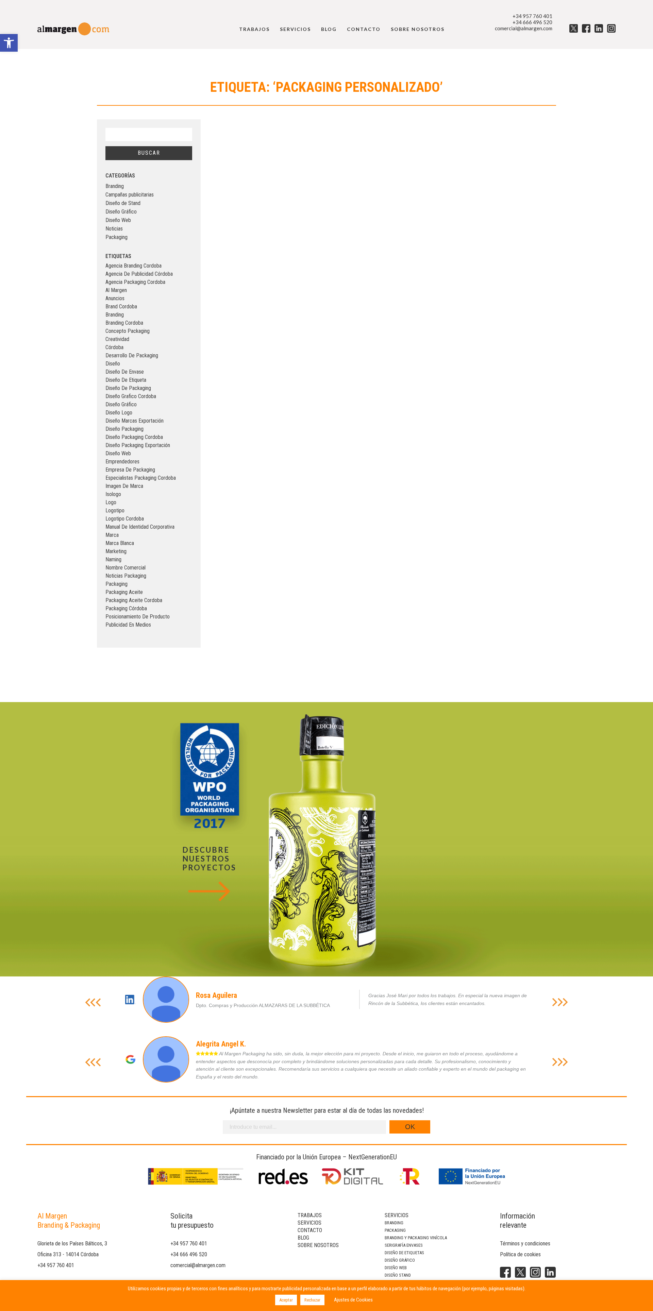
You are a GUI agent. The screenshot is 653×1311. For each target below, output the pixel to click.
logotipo (114, 510)
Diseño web (396, 1267)
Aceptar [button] (286, 1300)
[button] (9, 43)
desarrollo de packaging (131, 355)
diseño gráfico (121, 404)
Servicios (295, 29)
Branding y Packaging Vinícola (416, 1237)
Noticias (114, 228)
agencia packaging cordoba (135, 282)
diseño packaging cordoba (134, 437)
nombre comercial (125, 567)
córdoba (114, 347)
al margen (116, 290)
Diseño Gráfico (121, 211)
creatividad (117, 339)
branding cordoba (124, 323)
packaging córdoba (126, 608)
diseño (112, 363)
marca (112, 535)
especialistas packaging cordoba (140, 478)
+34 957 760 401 (532, 16)
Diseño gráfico (400, 1260)
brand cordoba (121, 306)
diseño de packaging (128, 388)
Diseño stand (398, 1275)
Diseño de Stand (122, 203)
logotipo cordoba (124, 518)
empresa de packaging (130, 469)
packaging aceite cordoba (133, 600)
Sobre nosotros (418, 29)
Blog (329, 29)
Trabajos (254, 29)
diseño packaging (124, 429)
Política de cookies (520, 1254)
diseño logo (118, 412)
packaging (116, 584)
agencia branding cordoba (133, 265)
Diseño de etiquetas (404, 1252)
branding (114, 314)
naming (113, 559)
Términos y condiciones (525, 1243)
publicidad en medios (128, 625)
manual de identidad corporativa (139, 527)
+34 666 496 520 (532, 22)
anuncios (114, 298)
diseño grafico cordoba (130, 396)
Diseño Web (118, 220)
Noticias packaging (125, 576)
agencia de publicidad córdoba (139, 274)
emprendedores (122, 461)
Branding (114, 186)
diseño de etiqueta (125, 380)
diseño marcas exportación (134, 421)
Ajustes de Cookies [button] (353, 1300)
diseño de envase (124, 372)
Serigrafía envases (404, 1245)
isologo (113, 494)
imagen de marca (124, 486)
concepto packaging (127, 331)
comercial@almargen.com (523, 28)
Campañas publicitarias (129, 194)
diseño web (118, 453)
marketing (116, 551)
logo (110, 502)
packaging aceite (124, 592)
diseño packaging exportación (137, 445)
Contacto (364, 29)
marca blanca (119, 543)
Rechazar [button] (312, 1300)
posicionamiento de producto (137, 616)
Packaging (116, 237)
